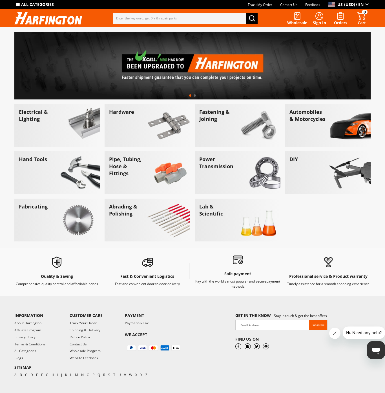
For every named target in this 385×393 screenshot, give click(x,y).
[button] (190, 95)
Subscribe (318, 325)
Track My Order (260, 4)
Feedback (312, 4)
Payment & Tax (137, 323)
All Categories (25, 350)
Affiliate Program (27, 330)
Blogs (18, 358)
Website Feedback (84, 358)
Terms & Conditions (29, 344)
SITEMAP (23, 367)
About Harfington (27, 323)
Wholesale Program (85, 350)
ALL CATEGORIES (37, 4)
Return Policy (80, 337)
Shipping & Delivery (85, 330)
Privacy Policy (25, 337)
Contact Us (288, 4)
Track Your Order (83, 323)
